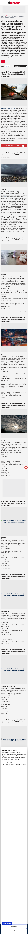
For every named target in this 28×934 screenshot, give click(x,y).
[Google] (7, 66)
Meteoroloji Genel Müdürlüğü (8, 108)
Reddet (14, 930)
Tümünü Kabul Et (7, 923)
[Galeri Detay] (26, 467)
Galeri (7, 15)
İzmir (5, 196)
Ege (17, 112)
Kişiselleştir (14, 926)
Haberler (2, 15)
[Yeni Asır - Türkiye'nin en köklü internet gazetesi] (14, 2)
